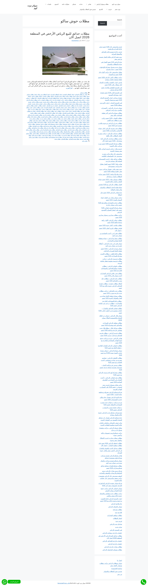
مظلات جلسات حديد (60, 115)
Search (119, 20)
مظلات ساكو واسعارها (57, 131)
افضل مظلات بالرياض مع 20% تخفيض (110, 184)
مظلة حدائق (36, 133)
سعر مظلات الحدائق (77, 111)
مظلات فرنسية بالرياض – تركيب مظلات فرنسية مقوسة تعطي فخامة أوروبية (111, 261)
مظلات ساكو (36, 130)
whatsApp (4, 582)
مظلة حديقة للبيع (78, 137)
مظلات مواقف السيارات (114, 515)
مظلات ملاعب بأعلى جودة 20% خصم (110, 225)
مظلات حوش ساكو (70, 128)
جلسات (49, 4)
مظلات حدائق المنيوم (46, 116)
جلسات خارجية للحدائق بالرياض (112, 541)
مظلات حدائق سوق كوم (39, 120)
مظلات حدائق (78, 116)
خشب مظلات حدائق (38, 107)
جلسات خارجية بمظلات (76, 105)
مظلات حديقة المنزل (80, 128)
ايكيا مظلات (34, 98)
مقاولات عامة (65, 4)
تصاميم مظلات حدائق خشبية (50, 102)
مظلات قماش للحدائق (79, 133)
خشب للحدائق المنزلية (49, 107)
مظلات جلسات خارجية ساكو (35, 115)
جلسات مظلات (42, 105)
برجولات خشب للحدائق (80, 100)
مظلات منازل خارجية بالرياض (113, 547)
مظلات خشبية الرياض (73, 130)
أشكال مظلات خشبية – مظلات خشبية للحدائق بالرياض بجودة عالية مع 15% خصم (110, 286)
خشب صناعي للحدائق (61, 107)
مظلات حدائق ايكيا (35, 116)
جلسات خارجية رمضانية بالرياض (112, 533)
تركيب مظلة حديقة (74, 102)
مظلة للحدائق (64, 139)
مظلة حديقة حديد (65, 135)
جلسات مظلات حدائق (32, 105)
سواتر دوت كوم (116, 4)
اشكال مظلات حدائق (37, 96)
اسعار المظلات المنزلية (56, 94)
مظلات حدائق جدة (66, 118)
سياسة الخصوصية (116, 568)
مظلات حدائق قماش (64, 122)
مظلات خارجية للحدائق (37, 128)
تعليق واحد (84, 141)
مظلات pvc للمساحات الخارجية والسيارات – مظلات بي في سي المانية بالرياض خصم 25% (110, 303)
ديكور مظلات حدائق (80, 109)
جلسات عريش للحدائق (52, 105)
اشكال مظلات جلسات (48, 96)
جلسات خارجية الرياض (115, 544)
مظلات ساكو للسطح (69, 131)
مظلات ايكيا (59, 113)
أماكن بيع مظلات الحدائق (81, 94)
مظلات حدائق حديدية (45, 118)
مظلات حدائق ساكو (51, 120)
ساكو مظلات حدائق (47, 109)
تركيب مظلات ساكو (84, 102)
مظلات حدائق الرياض (69, 116)
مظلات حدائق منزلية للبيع (50, 126)
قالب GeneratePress (64, 583)
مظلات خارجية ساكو (49, 128)
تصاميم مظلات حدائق (63, 102)
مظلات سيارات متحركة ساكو (44, 131)
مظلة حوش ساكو (33, 137)
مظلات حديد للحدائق (38, 126)
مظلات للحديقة (56, 133)
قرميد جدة (119, 521)
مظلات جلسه (86, 116)
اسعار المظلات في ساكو (44, 94)
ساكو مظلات (55, 109)
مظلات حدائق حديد (56, 118)
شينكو (74, 4)
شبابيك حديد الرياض (116, 524)
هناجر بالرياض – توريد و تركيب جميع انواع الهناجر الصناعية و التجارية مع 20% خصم (111, 341)
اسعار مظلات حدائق (32, 94)
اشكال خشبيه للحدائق (59, 96)
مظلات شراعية (117, 509)
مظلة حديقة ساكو (36, 135)
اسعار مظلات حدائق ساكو (82, 96)
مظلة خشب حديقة (84, 139)
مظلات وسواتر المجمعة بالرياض (112, 550)
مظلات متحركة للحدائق (45, 133)
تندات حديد (118, 527)
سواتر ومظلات (61, 111)
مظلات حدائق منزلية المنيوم (64, 126)
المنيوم (56, 4)
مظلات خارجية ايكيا (59, 128)
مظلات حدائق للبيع (42, 122)
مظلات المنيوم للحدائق (68, 113)
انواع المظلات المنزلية (53, 98)
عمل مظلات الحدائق (41, 111)
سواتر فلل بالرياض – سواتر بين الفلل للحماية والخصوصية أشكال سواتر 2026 (110, 318)
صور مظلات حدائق (52, 111)
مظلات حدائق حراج (34, 118)
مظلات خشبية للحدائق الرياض (47, 130)
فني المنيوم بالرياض (116, 530)
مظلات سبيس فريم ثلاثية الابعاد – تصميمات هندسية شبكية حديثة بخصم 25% (111, 367)
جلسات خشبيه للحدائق (64, 105)
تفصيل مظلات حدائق (66, 104)
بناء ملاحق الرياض (116, 504)
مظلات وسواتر (83, 92)
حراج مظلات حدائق (72, 107)
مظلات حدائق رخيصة (61, 120)
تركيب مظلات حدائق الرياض (33, 100)
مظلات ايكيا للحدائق (50, 113)
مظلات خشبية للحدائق (61, 130)
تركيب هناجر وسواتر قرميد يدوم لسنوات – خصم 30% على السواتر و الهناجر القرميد (111, 387)
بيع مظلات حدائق (69, 100)
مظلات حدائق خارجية (84, 120)
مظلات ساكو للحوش (80, 131)
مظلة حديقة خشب (46, 135)
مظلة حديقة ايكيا (75, 135)
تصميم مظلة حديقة (77, 104)
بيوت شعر (117, 9)
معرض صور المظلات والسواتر (88, 9)
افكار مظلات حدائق (77, 98)
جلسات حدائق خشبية (37, 104)
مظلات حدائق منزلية (77, 126)
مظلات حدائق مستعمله (41, 124)
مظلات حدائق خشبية (73, 120)
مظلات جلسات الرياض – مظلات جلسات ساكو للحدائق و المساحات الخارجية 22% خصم (111, 268)
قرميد (109, 9)
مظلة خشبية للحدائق (74, 139)
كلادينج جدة (118, 512)
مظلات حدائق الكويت (57, 116)
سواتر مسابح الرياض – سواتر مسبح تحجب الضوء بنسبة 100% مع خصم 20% (111, 353)
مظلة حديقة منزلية (43, 137)
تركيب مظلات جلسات (46, 100)
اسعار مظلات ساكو (71, 96)
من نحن (119, 574)
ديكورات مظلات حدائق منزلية (66, 109)
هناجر (89, 4)
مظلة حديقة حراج (56, 135)
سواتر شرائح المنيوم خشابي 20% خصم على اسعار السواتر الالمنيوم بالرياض (111, 210)
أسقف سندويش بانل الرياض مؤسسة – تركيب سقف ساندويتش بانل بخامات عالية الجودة (110, 478)
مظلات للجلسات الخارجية (66, 133)
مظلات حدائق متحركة (80, 124)
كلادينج (101, 9)
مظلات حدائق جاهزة (76, 118)
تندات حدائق (57, 104)
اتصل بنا (119, 560)
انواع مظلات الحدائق (42, 98)
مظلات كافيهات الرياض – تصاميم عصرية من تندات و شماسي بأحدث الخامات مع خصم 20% (111, 360)
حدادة (80, 4)
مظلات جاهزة (41, 113)
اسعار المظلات (117, 518)
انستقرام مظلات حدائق (66, 98)
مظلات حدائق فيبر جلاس (76, 122)
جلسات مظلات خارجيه (83, 107)
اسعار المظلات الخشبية (68, 94)
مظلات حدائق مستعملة (69, 124)
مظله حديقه (57, 139)
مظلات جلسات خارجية (48, 115)
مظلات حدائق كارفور (52, 122)
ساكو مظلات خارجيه (36, 109)
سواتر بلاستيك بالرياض (115, 507)
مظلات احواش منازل (80, 113)
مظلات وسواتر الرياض (103, 4)
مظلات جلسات (81, 115)
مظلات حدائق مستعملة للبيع (55, 124)
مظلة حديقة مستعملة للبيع (55, 137)
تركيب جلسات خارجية (58, 100)
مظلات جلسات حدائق (71, 115)
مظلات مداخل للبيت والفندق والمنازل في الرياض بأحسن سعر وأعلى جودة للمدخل (110, 451)
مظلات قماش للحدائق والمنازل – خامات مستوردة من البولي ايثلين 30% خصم (110, 311)
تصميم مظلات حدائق (37, 102)
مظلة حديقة (83, 135)
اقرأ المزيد (69, 88)
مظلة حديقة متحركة (68, 137)
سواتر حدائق (68, 111)
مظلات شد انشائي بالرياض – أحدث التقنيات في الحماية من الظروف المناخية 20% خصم (111, 380)
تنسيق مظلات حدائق (48, 104)
